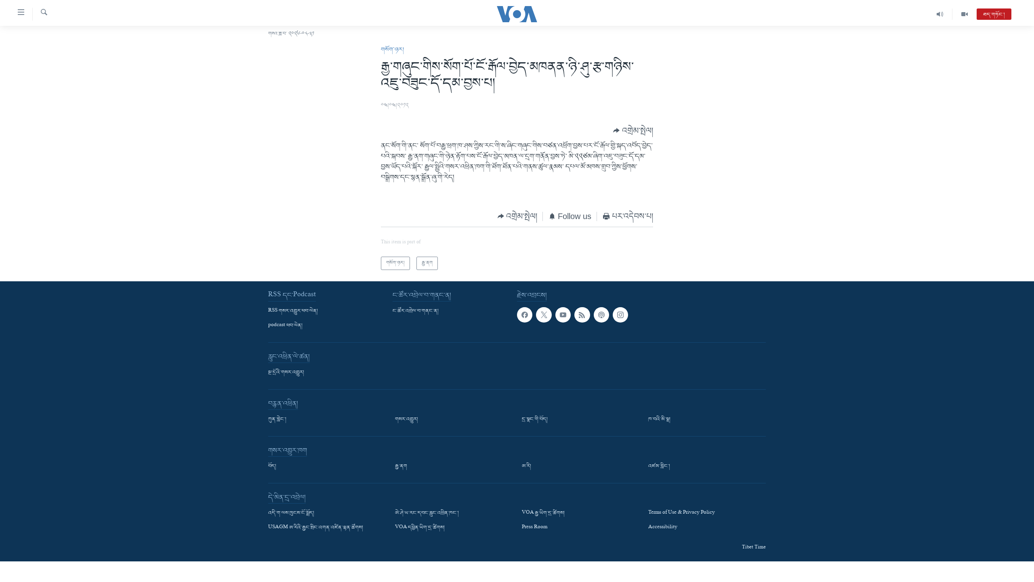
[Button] (633, 130)
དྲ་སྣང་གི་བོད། (535, 419)
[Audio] (940, 14)
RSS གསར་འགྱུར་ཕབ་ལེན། (293, 311)
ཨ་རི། (526, 466)
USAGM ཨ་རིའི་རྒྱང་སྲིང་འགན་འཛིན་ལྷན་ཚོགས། (315, 528)
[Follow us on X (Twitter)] (543, 315)
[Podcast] (601, 315)
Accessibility (662, 528)
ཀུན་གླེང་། (277, 419)
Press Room (534, 528)
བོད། (272, 466)
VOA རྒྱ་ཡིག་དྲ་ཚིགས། (543, 513)
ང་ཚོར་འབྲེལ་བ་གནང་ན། (416, 311)
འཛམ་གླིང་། (659, 466)
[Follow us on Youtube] (563, 315)
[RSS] (582, 315)
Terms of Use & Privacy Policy (681, 513)
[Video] (964, 14)
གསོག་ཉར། (392, 50)
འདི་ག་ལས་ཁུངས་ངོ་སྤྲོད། (291, 513)
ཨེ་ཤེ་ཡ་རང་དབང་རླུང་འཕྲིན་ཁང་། (427, 513)
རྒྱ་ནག (401, 466)
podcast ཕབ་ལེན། (285, 326)
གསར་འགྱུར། (406, 419)
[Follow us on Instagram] (620, 315)
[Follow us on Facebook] (524, 315)
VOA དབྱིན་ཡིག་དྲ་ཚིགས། (420, 528)
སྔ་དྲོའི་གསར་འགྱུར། (286, 373)
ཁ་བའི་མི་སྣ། (659, 419)
